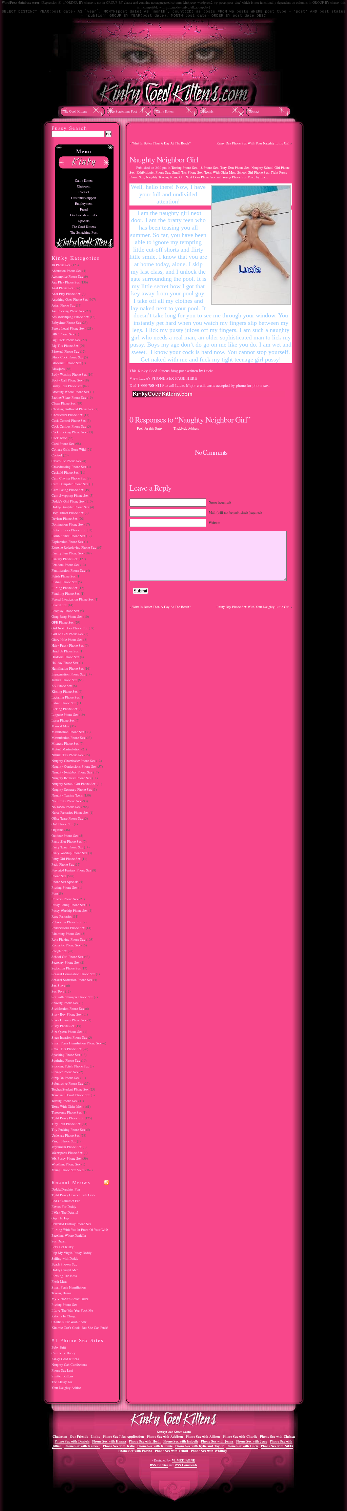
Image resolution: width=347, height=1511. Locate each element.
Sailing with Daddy (65, 1258)
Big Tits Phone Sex (65, 345)
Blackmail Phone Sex (66, 362)
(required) (220, 502)
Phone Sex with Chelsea (277, 1436)
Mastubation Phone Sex (68, 731)
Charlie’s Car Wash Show (69, 1321)
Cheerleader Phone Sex (67, 414)
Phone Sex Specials (65, 881)
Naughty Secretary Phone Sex (72, 789)
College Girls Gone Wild (69, 449)
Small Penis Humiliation (69, 1287)
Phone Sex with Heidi (145, 1441)
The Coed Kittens (75, 111)
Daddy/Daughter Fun (66, 1189)
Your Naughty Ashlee (66, 1387)
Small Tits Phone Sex (187, 172)
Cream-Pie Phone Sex (66, 460)
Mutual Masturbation (66, 749)
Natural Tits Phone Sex (67, 754)
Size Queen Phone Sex (67, 1031)
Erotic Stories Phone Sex (69, 530)
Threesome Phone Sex (67, 1112)
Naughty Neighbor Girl (163, 159)
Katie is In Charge (64, 1316)
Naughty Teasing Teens (161, 177)
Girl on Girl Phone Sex (67, 633)
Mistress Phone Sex (65, 743)
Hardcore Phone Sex (65, 656)
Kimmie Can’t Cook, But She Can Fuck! (80, 1327)
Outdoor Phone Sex (65, 835)
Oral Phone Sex (62, 824)
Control (57, 455)
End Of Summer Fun (66, 1200)
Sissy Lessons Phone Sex (69, 1020)
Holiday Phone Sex (65, 662)
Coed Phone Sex (63, 443)
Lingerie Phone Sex (65, 714)
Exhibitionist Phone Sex (153, 172)
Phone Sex (59, 876)
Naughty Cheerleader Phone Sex (73, 760)
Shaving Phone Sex (65, 1002)
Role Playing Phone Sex (68, 939)
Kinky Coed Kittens (65, 1358)
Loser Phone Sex (63, 720)
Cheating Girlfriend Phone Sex (73, 409)
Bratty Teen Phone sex (67, 386)
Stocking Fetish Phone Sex (70, 1066)
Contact (254, 111)
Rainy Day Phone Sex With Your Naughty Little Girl (253, 143)
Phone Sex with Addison (165, 1436)
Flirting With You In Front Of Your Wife (80, 1229)
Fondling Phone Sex (66, 593)
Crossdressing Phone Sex (69, 466)
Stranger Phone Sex (65, 1072)
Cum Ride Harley (64, 1353)
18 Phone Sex (208, 167)
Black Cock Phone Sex (67, 357)
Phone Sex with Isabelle (180, 1441)
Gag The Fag (60, 1218)
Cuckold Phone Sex (65, 472)
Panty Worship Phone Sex (69, 852)
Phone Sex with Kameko (82, 1446)
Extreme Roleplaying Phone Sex (74, 547)
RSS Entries (159, 1465)
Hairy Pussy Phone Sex (68, 645)
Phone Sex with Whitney (209, 1450)
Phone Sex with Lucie (242, 1446)
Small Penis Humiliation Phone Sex (76, 1043)
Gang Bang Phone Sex (67, 616)
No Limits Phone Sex (66, 801)
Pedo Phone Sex (63, 864)
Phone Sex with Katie (119, 1446)
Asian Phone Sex (63, 305)
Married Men (60, 726)
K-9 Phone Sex (62, 685)
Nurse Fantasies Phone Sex (70, 812)
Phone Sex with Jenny (217, 1441)
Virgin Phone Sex (64, 1141)
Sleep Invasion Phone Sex (69, 1037)
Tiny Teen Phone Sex (234, 167)
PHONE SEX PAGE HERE (174, 378)
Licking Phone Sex (65, 708)
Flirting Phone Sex (65, 587)
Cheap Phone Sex (64, 403)
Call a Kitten (165, 111)
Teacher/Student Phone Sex (70, 1089)
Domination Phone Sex (67, 524)
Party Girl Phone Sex (66, 858)
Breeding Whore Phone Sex (70, 391)
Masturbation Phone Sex (68, 737)
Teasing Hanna (61, 1293)
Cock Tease (59, 437)
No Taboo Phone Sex (66, 806)
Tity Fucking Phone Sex (68, 1129)
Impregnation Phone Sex (68, 674)
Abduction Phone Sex (66, 270)
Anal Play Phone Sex (66, 293)
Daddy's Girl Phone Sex (68, 501)
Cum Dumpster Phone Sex (70, 484)
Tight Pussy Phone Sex (68, 1118)
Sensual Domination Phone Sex (73, 974)
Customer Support (83, 197)
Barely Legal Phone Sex (68, 328)
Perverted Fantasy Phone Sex (71, 870)
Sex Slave (58, 985)
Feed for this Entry (150, 428)
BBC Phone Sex (63, 334)
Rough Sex (59, 950)
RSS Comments (186, 1465)
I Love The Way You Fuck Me (72, 1310)
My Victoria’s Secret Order (70, 1298)
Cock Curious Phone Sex (69, 426)
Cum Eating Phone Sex (68, 489)
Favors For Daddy (64, 1206)
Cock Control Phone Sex (69, 420)
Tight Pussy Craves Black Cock (73, 1195)
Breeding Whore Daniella (69, 1235)
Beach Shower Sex (64, 1264)
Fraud (84, 209)
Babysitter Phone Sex (66, 322)
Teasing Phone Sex (184, 167)
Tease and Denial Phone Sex (71, 1095)
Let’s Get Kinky (63, 1246)
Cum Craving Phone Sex (69, 478)
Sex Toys (58, 991)
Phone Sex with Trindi (171, 1450)
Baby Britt (59, 1347)
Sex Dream (59, 1241)
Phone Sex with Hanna (109, 1441)
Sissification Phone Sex (68, 1008)
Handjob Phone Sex (65, 651)
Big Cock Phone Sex (66, 339)
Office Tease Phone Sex (67, 818)
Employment (84, 203)
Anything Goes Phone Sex (70, 299)
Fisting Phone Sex (64, 582)
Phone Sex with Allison (203, 1436)
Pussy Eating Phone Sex (68, 904)
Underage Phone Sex (66, 1135)
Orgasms (57, 829)
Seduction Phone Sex (66, 968)
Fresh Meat (59, 1281)
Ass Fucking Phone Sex (68, 311)
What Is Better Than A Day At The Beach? (161, 143)
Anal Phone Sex (63, 288)
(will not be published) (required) (235, 512)
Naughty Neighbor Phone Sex (72, 772)
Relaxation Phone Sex (67, 922)
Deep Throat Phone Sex (68, 512)
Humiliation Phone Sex (68, 668)
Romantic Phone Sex (66, 945)
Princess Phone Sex (65, 899)
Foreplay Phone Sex (65, 610)
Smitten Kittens (62, 1376)
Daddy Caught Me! (65, 1270)
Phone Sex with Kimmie (154, 1446)
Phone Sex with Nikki (277, 1446)
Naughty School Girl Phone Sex (74, 783)
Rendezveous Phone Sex (68, 927)
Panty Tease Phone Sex (67, 847)
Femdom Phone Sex (65, 564)
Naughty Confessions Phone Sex (74, 766)
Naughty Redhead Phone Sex (71, 778)
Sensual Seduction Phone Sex (72, 979)
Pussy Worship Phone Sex (69, 910)
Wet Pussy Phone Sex (66, 1158)
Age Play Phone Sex (66, 282)
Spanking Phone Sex (66, 1054)
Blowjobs (58, 368)
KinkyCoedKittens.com (174, 1431)
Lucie (264, 177)
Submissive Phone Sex (67, 1083)
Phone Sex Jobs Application (123, 1436)
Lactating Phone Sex (66, 697)
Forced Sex (59, 605)
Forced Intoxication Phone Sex (73, 599)
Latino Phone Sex (64, 703)
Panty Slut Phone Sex (67, 841)
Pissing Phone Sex (64, 887)
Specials (207, 111)
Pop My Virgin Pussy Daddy (71, 1252)
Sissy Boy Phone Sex (66, 1014)
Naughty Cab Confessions (69, 1364)
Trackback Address (186, 428)
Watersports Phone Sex (67, 1152)
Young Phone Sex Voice (238, 177)
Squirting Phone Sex (66, 1060)
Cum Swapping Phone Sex (70, 495)
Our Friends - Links (83, 215)
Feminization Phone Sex (68, 570)
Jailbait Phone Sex (64, 680)
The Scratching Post (123, 111)
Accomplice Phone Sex (67, 276)
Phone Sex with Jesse (251, 1441)
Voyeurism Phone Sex (67, 1146)
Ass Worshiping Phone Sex (70, 316)
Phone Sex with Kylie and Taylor (199, 1446)
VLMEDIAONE (183, 1460)
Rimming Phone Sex (66, 933)
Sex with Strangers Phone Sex (72, 997)
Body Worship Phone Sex (69, 374)
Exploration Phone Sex (67, 541)
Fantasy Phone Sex (65, 558)
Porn (55, 893)
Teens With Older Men (219, 172)
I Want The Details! (65, 1212)
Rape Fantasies (62, 916)
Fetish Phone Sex (64, 576)
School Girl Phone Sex (253, 172)
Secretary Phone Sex (65, 962)
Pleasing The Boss (64, 1275)
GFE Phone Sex (63, 622)
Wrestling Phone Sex (66, 1164)
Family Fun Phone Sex (67, 553)
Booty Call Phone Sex (67, 380)
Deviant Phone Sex (65, 518)
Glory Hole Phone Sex (67, 639)
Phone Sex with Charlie (240, 1436)
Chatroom (83, 186)
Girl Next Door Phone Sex (197, 177)
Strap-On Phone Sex (65, 1077)
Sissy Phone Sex (63, 1025)
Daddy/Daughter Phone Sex (70, 507)
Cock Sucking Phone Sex (69, 432)
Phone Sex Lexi (62, 1370)
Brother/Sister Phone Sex (69, 397)
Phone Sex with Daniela (72, 1441)
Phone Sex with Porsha (135, 1450)
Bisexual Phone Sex (65, 351)
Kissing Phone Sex (65, 691)
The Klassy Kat (62, 1381)
